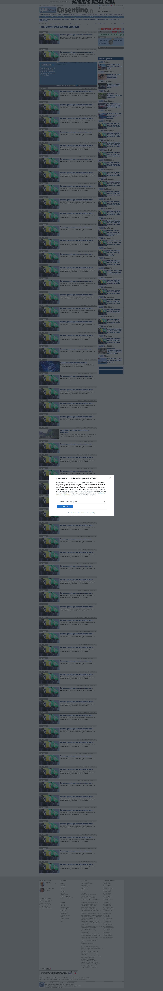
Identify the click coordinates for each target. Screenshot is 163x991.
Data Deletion (72, 513)
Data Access (81, 513)
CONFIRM (65, 506)
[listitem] (81, 501)
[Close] (110, 478)
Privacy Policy (91, 513)
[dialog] (81, 495)
